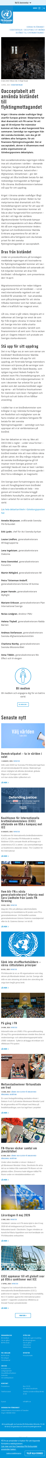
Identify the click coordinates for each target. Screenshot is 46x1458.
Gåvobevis (27, 1345)
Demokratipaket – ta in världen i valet (21, 755)
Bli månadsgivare (29, 1340)
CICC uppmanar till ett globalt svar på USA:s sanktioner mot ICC (23, 1277)
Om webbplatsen (7, 1378)
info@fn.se (27, 1401)
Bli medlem (5, 1338)
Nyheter (26, 1353)
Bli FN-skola (5, 1343)
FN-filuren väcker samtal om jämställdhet (19, 1149)
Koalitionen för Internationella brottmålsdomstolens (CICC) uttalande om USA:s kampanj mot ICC (21, 822)
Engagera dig (6, 1335)
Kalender (4, 1375)
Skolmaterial (5, 1360)
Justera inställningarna (13, 1453)
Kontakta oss (6, 1369)
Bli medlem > (23, 704)
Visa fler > (23, 1315)
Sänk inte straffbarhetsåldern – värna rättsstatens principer (21, 963)
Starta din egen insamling (32, 1338)
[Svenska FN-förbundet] (6, 14)
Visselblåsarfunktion (8, 1373)
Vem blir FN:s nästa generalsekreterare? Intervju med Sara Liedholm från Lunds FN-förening (22, 896)
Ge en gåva (5, 1340)
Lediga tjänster (6, 1371)
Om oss (4, 1366)
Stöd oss (26, 1335)
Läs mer (4, 782)
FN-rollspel (5, 1358)
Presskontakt (28, 1356)
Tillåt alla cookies (35, 1453)
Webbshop (27, 1347)
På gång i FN (9, 1023)
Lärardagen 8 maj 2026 (15, 1215)
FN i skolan (5, 1353)
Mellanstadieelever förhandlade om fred (21, 1085)
